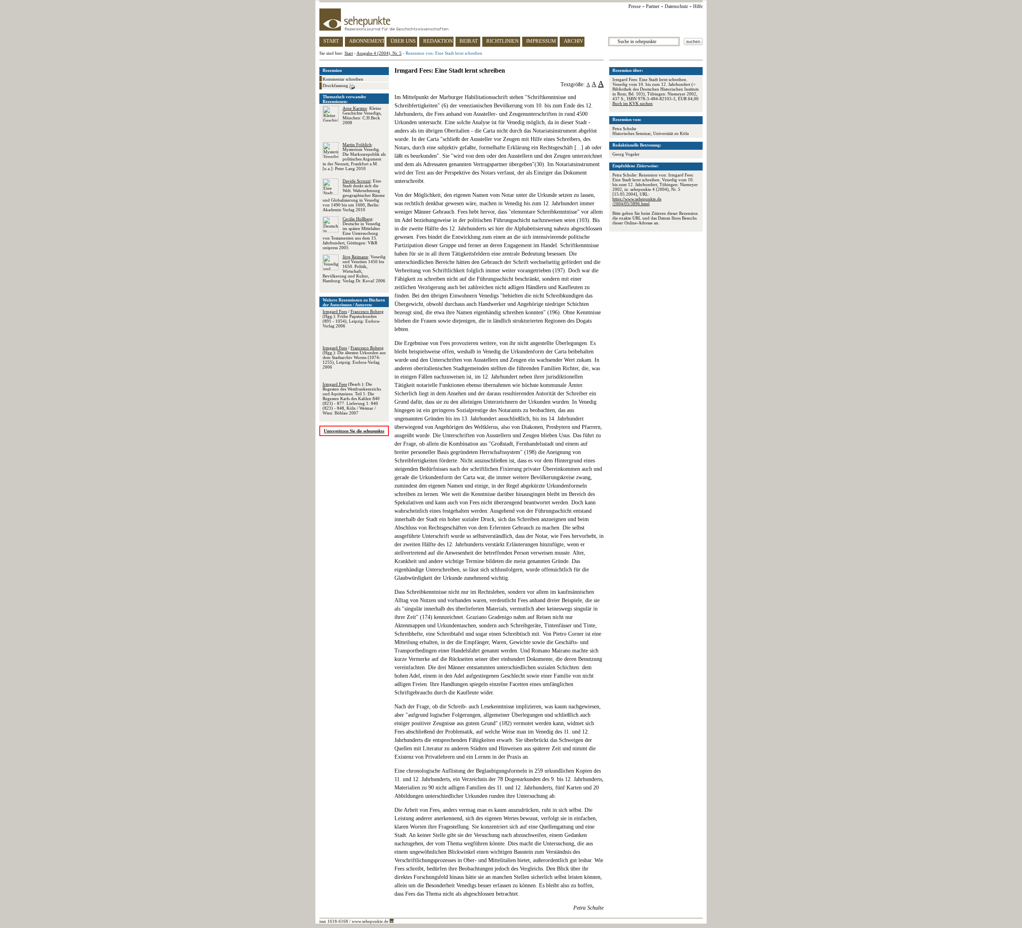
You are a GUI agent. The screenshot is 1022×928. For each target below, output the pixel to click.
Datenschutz (676, 6)
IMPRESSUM (541, 41)
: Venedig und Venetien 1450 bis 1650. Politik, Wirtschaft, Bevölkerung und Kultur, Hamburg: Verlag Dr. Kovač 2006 (354, 268)
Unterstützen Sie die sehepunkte (354, 430)
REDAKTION (438, 41)
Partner (653, 6)
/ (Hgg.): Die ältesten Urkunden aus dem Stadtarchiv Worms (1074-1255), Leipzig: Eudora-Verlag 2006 (354, 357)
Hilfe (698, 6)
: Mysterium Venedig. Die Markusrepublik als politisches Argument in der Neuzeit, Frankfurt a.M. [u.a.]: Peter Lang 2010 (354, 156)
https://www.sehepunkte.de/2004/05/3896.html (637, 201)
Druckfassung (336, 85)
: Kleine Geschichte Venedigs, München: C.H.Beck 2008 (362, 115)
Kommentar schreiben (343, 79)
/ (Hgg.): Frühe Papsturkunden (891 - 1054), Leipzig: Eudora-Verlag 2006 (353, 318)
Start (349, 53)
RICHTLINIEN (502, 41)
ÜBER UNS (403, 41)
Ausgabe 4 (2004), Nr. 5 (379, 53)
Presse (634, 6)
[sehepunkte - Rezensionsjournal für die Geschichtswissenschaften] (511, 19)
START (331, 41)
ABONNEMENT (366, 41)
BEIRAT (469, 41)
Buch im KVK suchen (632, 103)
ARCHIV (573, 41)
